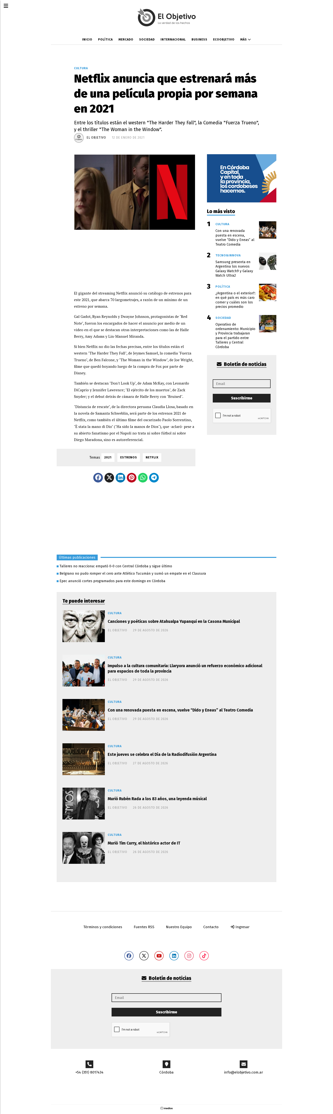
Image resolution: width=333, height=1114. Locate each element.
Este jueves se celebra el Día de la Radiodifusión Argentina (162, 754)
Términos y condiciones (102, 927)
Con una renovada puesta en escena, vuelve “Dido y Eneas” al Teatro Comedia (180, 710)
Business (199, 39)
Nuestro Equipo (179, 927)
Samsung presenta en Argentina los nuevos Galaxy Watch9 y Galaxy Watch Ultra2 (234, 269)
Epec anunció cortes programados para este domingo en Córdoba (112, 581)
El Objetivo (96, 137)
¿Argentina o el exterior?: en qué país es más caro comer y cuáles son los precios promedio (235, 300)
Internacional (173, 39)
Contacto (211, 927)
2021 (108, 457)
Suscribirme (241, 398)
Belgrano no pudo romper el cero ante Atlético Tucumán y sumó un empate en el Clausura (133, 573)
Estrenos (128, 457)
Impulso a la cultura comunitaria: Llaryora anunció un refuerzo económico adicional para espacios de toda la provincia (185, 668)
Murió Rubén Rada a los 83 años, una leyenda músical (157, 798)
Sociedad (147, 39)
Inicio (87, 39)
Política (105, 39)
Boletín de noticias (245, 364)
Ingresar (242, 927)
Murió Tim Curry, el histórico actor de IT (144, 843)
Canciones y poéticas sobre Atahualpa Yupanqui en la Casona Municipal (174, 621)
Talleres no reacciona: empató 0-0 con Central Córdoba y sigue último (116, 566)
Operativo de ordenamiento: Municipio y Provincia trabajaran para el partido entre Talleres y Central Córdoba (235, 335)
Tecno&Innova (228, 255)
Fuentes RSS (144, 927)
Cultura (81, 68)
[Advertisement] (134, 257)
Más (244, 39)
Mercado (126, 39)
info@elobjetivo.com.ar (243, 1072)
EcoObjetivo (224, 39)
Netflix (152, 457)
